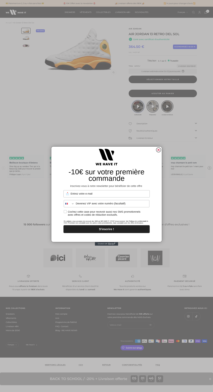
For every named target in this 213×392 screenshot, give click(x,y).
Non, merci (106, 237)
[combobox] (69, 203)
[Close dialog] (158, 150)
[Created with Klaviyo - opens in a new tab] (106, 244)
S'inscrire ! (106, 229)
